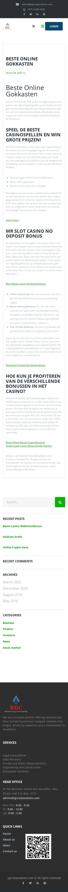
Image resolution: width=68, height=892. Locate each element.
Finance (8, 629)
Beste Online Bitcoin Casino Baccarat (25, 442)
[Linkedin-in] (37, 14)
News (6, 641)
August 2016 (12, 594)
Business (8, 623)
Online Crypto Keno (15, 547)
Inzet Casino (12, 220)
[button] (42, 26)
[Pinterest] (44, 14)
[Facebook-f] (24, 14)
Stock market (12, 647)
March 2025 (12, 582)
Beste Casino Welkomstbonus (22, 526)
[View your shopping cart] (34, 29)
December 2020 (15, 588)
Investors (9, 635)
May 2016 (10, 601)
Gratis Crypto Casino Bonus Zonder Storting (29, 445)
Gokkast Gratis (12, 536)
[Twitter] (31, 14)
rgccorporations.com (21, 878)
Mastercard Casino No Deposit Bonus (25, 365)
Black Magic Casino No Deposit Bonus (26, 283)
